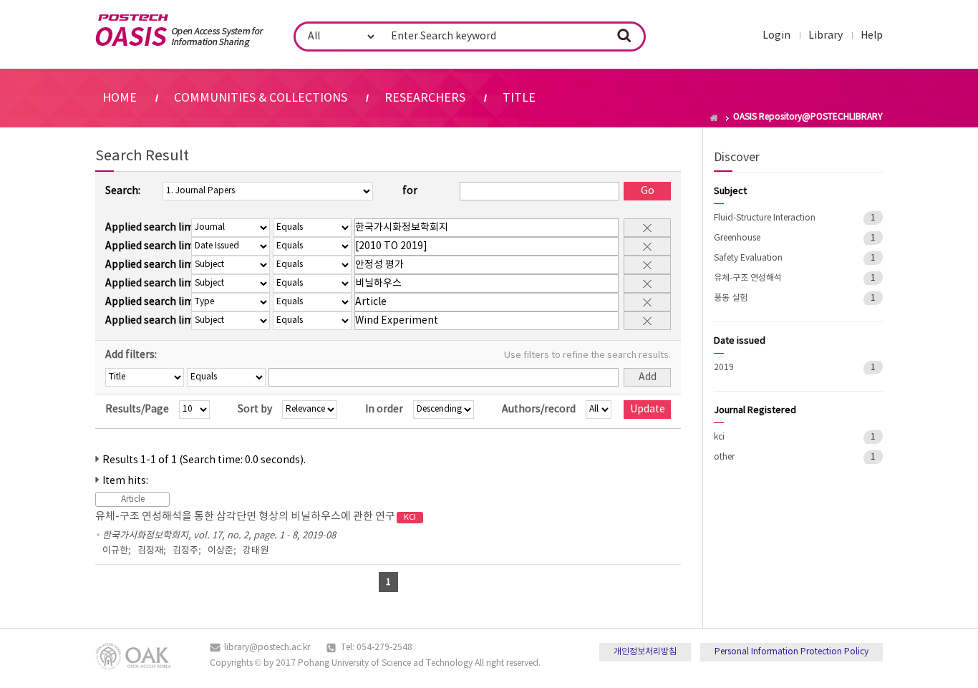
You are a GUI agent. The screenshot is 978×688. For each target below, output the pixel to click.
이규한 (115, 551)
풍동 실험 (730, 298)
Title (519, 98)
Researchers (424, 98)
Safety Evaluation (748, 258)
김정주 (185, 551)
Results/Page (137, 409)
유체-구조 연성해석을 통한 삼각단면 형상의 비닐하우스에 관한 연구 (255, 516)
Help (872, 36)
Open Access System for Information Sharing (179, 30)
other (724, 457)
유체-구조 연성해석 (748, 278)
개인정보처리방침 (645, 651)
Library (825, 36)
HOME (119, 98)
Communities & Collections (260, 98)
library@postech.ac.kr (267, 647)
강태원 (255, 551)
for (409, 191)
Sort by (255, 409)
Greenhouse (737, 238)
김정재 (150, 551)
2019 (724, 367)
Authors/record (539, 409)
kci (719, 437)
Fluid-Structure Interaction (764, 218)
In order (384, 409)
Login (776, 36)
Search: (122, 191)
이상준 (220, 551)
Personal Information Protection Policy (791, 651)
